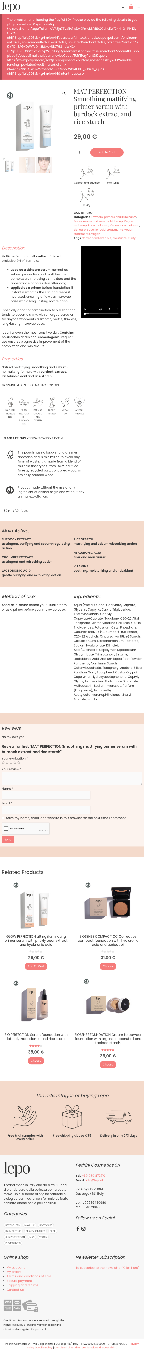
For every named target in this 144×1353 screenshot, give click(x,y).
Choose (108, 966)
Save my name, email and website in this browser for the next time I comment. (66, 818)
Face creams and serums (91, 221)
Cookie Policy (44, 1347)
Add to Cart (107, 152)
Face (52, 1231)
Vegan (128, 221)
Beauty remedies (35, 1231)
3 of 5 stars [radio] (10, 762)
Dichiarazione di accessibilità (99, 1347)
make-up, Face (84, 225)
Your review (11, 769)
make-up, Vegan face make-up (117, 225)
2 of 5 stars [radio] (7, 762)
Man (32, 1237)
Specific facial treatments (105, 230)
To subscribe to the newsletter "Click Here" (107, 1268)
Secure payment (19, 1281)
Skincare (80, 230)
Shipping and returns (22, 1285)
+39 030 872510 (93, 1176)
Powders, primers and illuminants (113, 217)
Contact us (15, 1290)
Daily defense (13, 1231)
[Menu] (139, 7)
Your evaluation (15, 758)
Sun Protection (15, 1237)
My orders (14, 1272)
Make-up (116, 221)
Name (7, 789)
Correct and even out (97, 238)
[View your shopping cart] (131, 7)
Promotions (13, 1243)
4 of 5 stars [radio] (14, 762)
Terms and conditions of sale (29, 1276)
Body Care (46, 1225)
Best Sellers (12, 1225)
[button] (64, 93)
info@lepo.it (94, 1180)
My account (16, 1267)
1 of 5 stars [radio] (3, 762)
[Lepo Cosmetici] (11, 7)
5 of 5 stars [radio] (18, 762)
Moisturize (120, 238)
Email (7, 803)
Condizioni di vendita (67, 1347)
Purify (132, 238)
